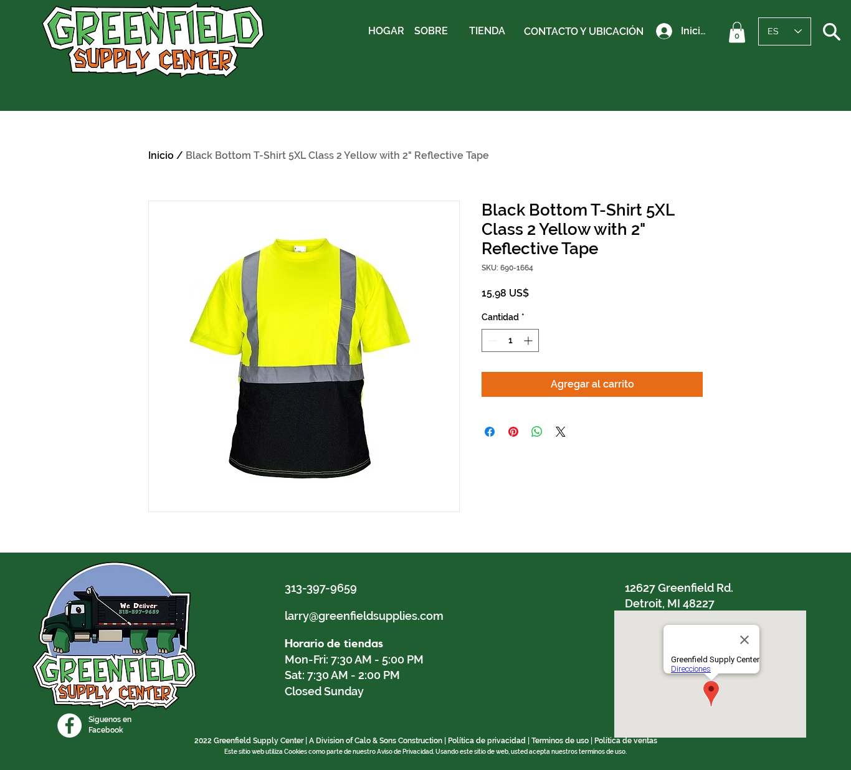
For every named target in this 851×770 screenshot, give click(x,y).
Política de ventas (625, 740)
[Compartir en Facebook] (489, 431)
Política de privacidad (487, 740)
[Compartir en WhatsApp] (537, 431)
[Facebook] (69, 725)
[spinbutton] (510, 340)
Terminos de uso (560, 740)
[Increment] (529, 340)
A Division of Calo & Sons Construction (375, 740)
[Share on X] (560, 431)
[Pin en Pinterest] (513, 431)
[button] (737, 32)
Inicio (161, 155)
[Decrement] (491, 340)
